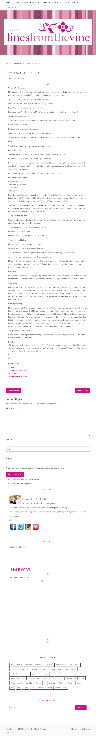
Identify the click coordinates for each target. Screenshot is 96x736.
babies (19, 665)
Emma (73, 669)
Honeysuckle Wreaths (19, 377)
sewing (49, 688)
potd (18, 688)
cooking (34, 669)
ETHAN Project (16, 674)
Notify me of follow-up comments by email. (24, 479)
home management (18, 678)
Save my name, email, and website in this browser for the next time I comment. (37, 468)
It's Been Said (71, 678)
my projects (71, 2)
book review (49, 665)
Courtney (43, 669)
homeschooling (52, 2)
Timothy (58, 688)
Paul (12, 688)
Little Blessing (13, 391)
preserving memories (27, 2)
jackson (81, 678)
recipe (33, 688)
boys (70, 665)
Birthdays (38, 665)
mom (79, 683)
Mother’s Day (83, 391)
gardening (35, 674)
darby (66, 669)
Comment (9, 408)
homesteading (47, 678)
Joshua (38, 683)
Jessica (20, 683)
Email (8, 449)
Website (9, 459)
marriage (52, 683)
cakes (77, 665)
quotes (25, 688)
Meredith (71, 683)
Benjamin (28, 665)
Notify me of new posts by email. (20, 483)
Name (9, 440)
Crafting (52, 669)
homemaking (71, 674)
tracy (65, 688)
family (26, 674)
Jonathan (29, 683)
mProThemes (85, 729)
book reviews (61, 665)
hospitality (59, 678)
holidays (45, 674)
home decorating (57, 674)
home (9, 2)
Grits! (13, 367)
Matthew (62, 683)
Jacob (13, 683)
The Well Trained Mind (19, 370)
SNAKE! (14, 373)
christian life (23, 669)
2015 (12, 665)
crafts (60, 669)
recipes (12, 7)
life (45, 683)
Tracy (10, 78)
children (14, 669)
